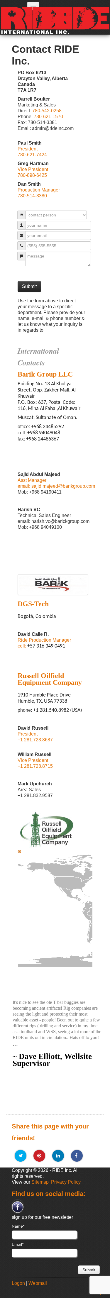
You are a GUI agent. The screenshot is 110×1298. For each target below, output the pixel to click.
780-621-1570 (48, 116)
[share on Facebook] (77, 1156)
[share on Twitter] (20, 1156)
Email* (17, 1244)
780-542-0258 (47, 110)
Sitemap (40, 1182)
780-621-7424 (32, 154)
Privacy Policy (66, 1182)
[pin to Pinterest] (39, 1156)
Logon (18, 1283)
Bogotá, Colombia (19, 851)
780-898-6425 (32, 175)
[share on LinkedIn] (58, 1156)
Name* (18, 1226)
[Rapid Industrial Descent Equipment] (35, 33)
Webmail (37, 1283)
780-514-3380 (32, 195)
